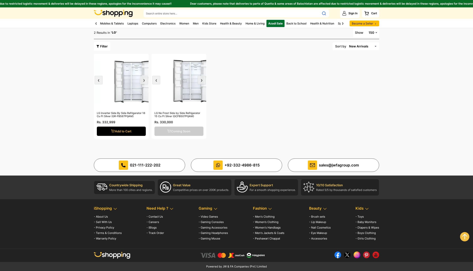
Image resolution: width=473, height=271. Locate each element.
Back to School (296, 23)
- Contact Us (155, 216)
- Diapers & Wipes (367, 227)
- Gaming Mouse (209, 238)
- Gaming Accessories (213, 227)
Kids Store (209, 23)
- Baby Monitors (365, 222)
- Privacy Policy (104, 227)
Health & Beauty (231, 23)
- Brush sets (317, 216)
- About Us (101, 216)
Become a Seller (364, 23)
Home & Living (255, 23)
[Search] (324, 13)
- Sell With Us (103, 222)
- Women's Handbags (267, 227)
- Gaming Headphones (213, 233)
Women (184, 23)
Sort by (340, 46)
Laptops (132, 23)
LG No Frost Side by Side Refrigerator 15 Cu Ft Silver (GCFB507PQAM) (177, 114)
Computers (149, 23)
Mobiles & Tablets (112, 23)
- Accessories (318, 238)
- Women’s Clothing (265, 222)
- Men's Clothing (264, 216)
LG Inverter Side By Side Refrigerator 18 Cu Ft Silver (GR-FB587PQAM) (121, 114)
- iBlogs (152, 227)
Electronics (168, 23)
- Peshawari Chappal (266, 238)
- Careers (153, 222)
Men (196, 23)
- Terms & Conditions (108, 233)
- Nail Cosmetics (320, 227)
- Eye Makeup (318, 233)
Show (359, 32)
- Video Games (208, 216)
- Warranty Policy (105, 238)
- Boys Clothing (365, 233)
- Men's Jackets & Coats (268, 233)
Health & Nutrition (322, 23)
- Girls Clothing (365, 238)
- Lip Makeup (317, 222)
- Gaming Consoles (211, 222)
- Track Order (155, 233)
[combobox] (232, 13)
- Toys (359, 216)
